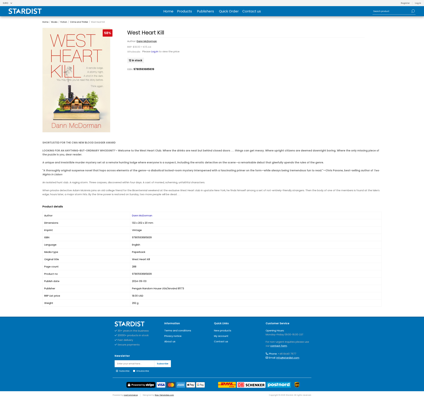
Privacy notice (173, 336)
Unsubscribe (142, 371)
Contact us (221, 341)
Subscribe (162, 363)
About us (169, 341)
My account (221, 336)
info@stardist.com (287, 357)
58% (107, 33)
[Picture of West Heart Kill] (76, 80)
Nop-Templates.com (164, 395)
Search (413, 11)
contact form (278, 345)
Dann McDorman (147, 41)
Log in (418, 3)
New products (222, 330)
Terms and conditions (177, 330)
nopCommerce (131, 395)
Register (405, 3)
